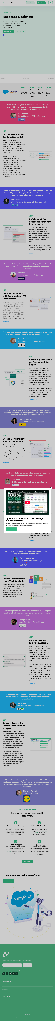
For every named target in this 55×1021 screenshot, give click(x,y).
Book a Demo (11, 529)
